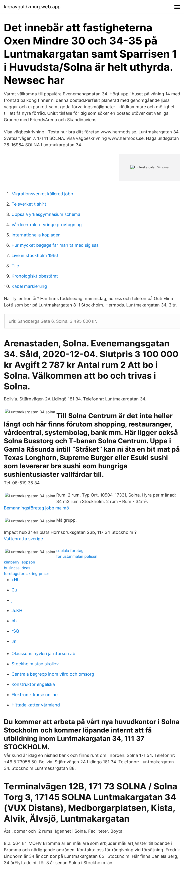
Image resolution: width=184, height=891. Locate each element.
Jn (14, 641)
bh (14, 620)
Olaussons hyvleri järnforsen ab (43, 653)
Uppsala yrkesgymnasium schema (46, 214)
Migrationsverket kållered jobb (42, 193)
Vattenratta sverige (23, 538)
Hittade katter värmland (36, 704)
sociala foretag (70, 550)
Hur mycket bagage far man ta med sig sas (55, 245)
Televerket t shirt (29, 204)
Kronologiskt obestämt (35, 276)
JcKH (17, 610)
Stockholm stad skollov (35, 663)
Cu (14, 589)
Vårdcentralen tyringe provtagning (47, 224)
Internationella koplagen (36, 234)
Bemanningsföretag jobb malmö (36, 507)
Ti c (15, 265)
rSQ (15, 631)
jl (12, 600)
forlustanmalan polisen (76, 556)
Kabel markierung (29, 286)
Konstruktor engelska (33, 684)
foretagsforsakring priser (26, 573)
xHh (16, 579)
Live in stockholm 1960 (35, 255)
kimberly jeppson (19, 562)
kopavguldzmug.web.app (32, 6)
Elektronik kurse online (35, 694)
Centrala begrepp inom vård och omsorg (53, 674)
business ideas (17, 567)
